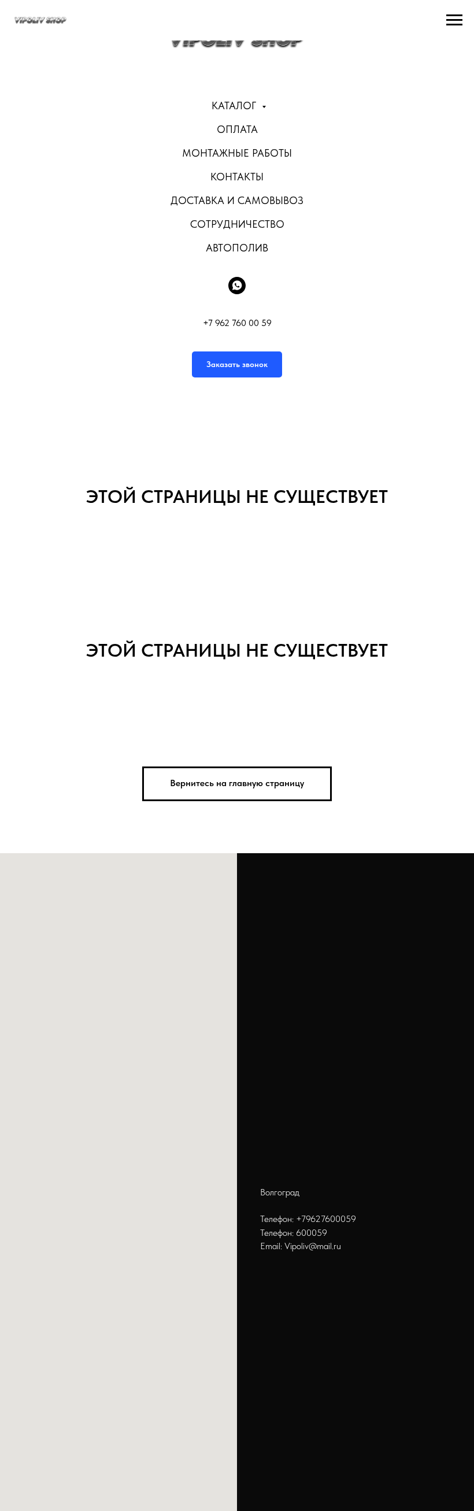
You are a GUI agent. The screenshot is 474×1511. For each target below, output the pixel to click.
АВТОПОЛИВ (237, 248)
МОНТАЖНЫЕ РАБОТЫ (237, 153)
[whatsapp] (237, 285)
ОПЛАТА (237, 129)
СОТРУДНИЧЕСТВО (237, 224)
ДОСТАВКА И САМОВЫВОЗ (237, 200)
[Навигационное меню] (454, 20)
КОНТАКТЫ (237, 177)
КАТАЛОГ (235, 105)
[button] (237, 364)
